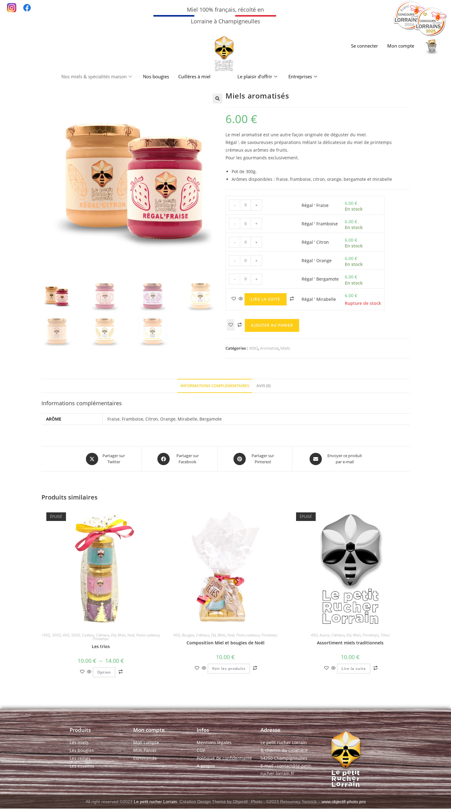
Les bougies (82, 750)
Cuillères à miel (194, 76)
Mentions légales (214, 742)
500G (75, 635)
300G (253, 348)
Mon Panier (145, 750)
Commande (145, 758)
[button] (217, 98)
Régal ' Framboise (320, 224)
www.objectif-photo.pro (344, 801)
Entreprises (300, 76)
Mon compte (400, 46)
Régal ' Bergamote (320, 279)
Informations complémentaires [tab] (214, 385)
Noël (130, 635)
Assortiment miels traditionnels (350, 643)
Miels (285, 348)
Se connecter (364, 46)
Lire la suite (265, 299)
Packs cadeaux (148, 635)
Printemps (101, 638)
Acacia (324, 635)
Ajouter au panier (272, 325)
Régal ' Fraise (315, 205)
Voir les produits (228, 668)
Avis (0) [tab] (263, 385)
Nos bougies (156, 76)
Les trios (101, 646)
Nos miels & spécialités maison (94, 76)
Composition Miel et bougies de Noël (225, 643)
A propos (206, 766)
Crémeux (102, 635)
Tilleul (385, 635)
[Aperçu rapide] (240, 299)
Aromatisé (269, 348)
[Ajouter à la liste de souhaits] (231, 325)
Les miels (79, 742)
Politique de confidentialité (224, 758)
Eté (113, 635)
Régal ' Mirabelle (319, 299)
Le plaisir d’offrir (254, 76)
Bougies (188, 635)
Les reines (80, 758)
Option (104, 672)
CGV (201, 750)
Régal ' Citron (315, 242)
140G (45, 635)
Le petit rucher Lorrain (155, 801)
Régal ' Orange (317, 260)
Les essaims (82, 766)
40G (66, 635)
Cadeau (88, 635)
